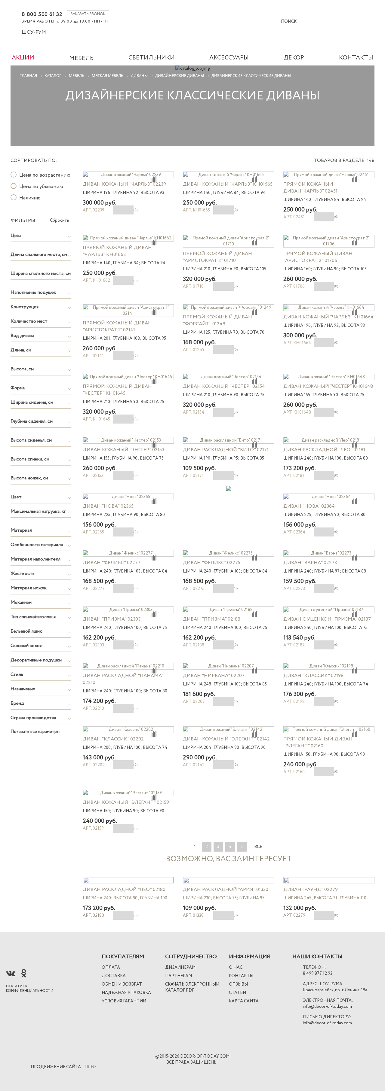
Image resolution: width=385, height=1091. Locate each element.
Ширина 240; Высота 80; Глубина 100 (125, 898)
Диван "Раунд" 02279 (310, 889)
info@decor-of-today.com (327, 1007)
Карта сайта (244, 1001)
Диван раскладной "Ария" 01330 (225, 889)
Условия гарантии (124, 1001)
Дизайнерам (180, 968)
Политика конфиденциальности (29, 988)
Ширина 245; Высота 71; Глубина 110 (324, 898)
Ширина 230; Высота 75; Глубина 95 (223, 898)
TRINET (92, 1067)
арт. (93, 916)
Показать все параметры (35, 732)
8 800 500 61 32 (42, 14)
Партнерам (178, 976)
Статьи (237, 993)
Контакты (241, 976)
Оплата (111, 968)
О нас (235, 968)
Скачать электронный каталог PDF (192, 987)
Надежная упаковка (126, 993)
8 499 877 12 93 (317, 974)
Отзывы (238, 984)
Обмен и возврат (122, 984)
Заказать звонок (88, 14)
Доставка (114, 976)
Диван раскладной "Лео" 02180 (124, 889)
